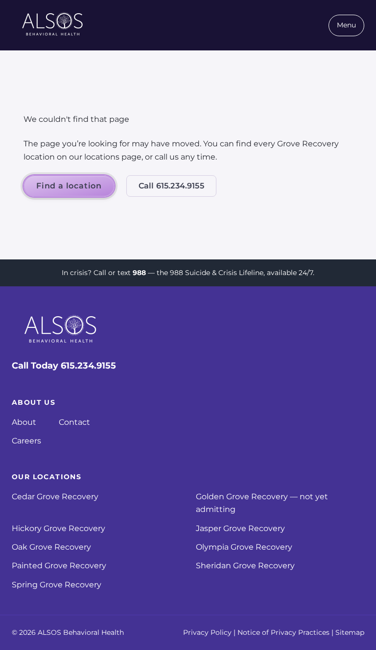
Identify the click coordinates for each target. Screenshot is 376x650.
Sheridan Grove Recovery (245, 565)
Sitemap (349, 632)
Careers (26, 440)
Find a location (69, 185)
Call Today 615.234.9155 (64, 365)
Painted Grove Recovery (59, 565)
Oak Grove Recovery (51, 547)
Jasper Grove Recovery (240, 528)
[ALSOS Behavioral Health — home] (53, 25)
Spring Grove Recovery (56, 584)
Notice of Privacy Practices (283, 632)
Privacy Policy (207, 632)
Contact (74, 422)
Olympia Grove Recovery (244, 547)
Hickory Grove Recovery (58, 528)
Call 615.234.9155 (171, 185)
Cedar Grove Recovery (55, 496)
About (24, 422)
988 (139, 272)
